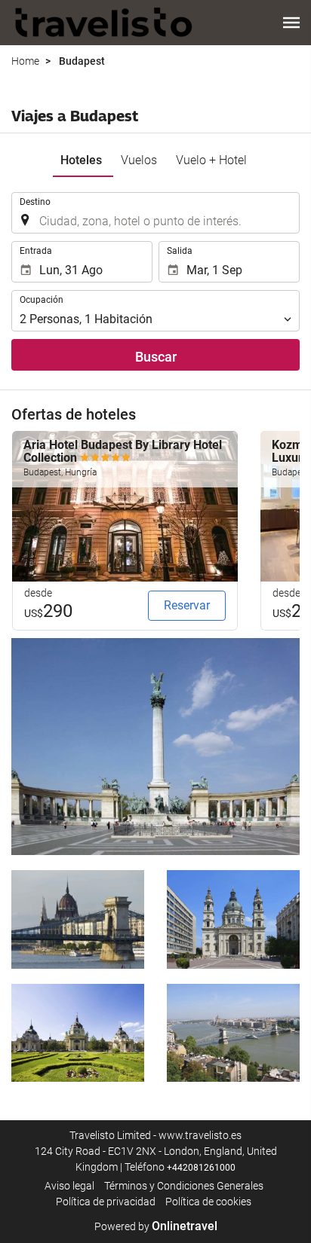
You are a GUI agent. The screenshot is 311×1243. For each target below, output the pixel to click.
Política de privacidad (106, 1202)
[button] (291, 22)
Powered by (155, 1226)
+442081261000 (201, 1167)
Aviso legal (69, 1186)
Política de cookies (208, 1202)
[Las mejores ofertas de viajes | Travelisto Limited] (104, 22)
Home (25, 61)
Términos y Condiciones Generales (183, 1186)
